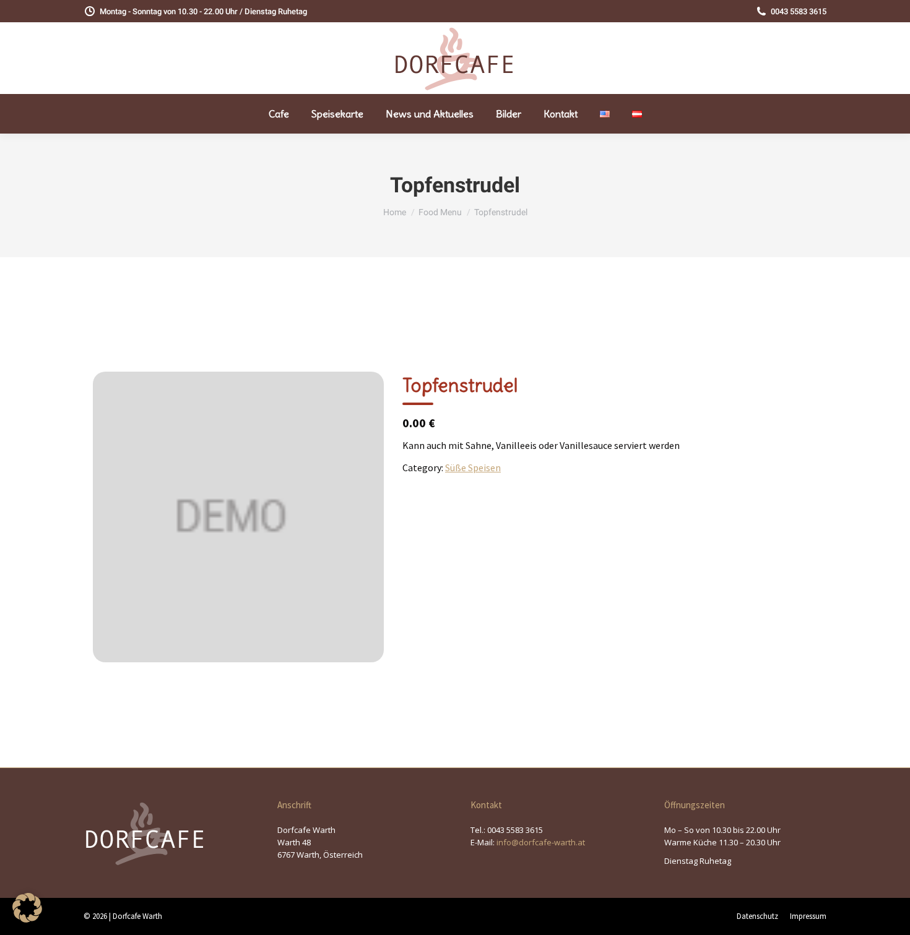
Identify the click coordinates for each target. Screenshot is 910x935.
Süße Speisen (473, 467)
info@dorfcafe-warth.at (540, 842)
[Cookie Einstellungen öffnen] (27, 919)
